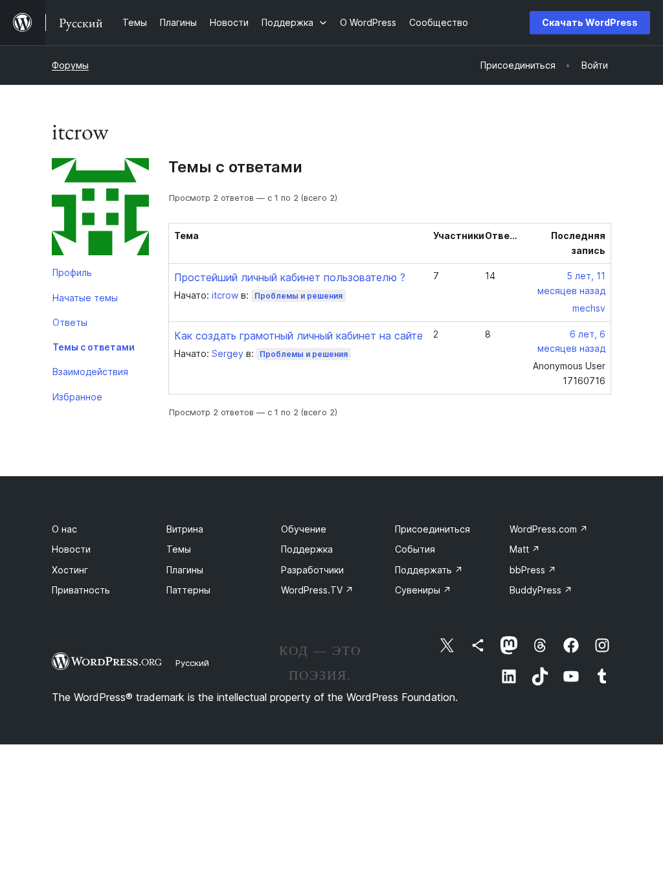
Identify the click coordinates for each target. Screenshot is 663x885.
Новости (71, 549)
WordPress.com (549, 528)
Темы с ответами (93, 346)
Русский (192, 663)
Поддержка (307, 549)
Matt (525, 549)
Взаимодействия (90, 371)
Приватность (81, 589)
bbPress (533, 569)
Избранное (77, 396)
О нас (64, 528)
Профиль (72, 272)
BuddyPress (541, 589)
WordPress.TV (317, 589)
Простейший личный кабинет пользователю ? (289, 277)
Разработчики (312, 569)
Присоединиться (432, 528)
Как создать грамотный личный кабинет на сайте (298, 335)
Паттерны (188, 589)
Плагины (184, 569)
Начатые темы (85, 297)
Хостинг (70, 569)
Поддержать (429, 569)
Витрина (184, 528)
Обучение (303, 528)
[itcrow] (100, 209)
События (415, 549)
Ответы (69, 322)
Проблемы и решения (298, 296)
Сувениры (423, 589)
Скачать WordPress (590, 22)
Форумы (70, 65)
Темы (178, 549)
